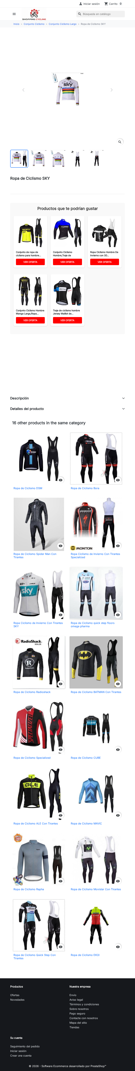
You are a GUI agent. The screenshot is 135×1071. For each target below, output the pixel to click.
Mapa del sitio (78, 1022)
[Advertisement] (67, 369)
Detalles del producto (27, 409)
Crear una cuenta (20, 1055)
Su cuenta (16, 1037)
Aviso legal (76, 999)
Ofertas (14, 995)
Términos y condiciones (84, 1004)
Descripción (19, 398)
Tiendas (74, 1027)
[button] (89, 4)
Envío (72, 995)
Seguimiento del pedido (25, 1046)
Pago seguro (77, 1013)
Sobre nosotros (79, 1009)
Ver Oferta (30, 262)
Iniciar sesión (18, 1051)
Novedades (17, 999)
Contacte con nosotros (83, 1018)
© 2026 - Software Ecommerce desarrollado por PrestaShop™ (67, 1066)
